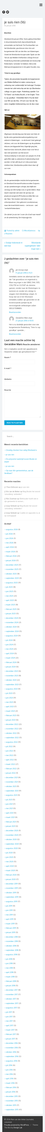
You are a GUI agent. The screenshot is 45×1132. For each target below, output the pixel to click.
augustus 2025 (12, 583)
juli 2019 (9, 906)
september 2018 (12, 950)
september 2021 (12, 791)
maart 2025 (10, 605)
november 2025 (12, 569)
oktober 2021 (11, 786)
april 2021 (9, 813)
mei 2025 (9, 596)
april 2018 (9, 972)
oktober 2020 (11, 839)
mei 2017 (9, 1021)
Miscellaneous (29, 231)
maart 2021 (10, 817)
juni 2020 (9, 857)
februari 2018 (11, 981)
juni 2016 (9, 1070)
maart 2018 (10, 977)
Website (8, 379)
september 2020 (12, 844)
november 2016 (12, 1048)
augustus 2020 (12, 848)
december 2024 (12, 618)
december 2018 (12, 937)
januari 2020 (11, 879)
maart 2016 (10, 1083)
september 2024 (12, 631)
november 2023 (12, 676)
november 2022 (12, 729)
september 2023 (12, 684)
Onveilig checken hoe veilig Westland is (21, 450)
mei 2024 (9, 649)
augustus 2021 (11, 795)
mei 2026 (9, 543)
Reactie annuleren (31, 344)
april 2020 (10, 866)
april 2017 (9, 1025)
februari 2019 (11, 928)
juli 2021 (9, 800)
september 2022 (12, 737)
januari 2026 (11, 560)
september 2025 (12, 578)
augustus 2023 (12, 689)
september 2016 (12, 1056)
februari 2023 (11, 715)
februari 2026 (11, 556)
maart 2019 (10, 924)
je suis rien (10, 455)
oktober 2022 (11, 733)
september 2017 (12, 1003)
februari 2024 (11, 662)
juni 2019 (9, 910)
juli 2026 (9, 534)
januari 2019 (10, 932)
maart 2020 (10, 870)
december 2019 (12, 884)
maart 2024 (10, 658)
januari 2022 (11, 773)
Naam (7, 357)
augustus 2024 (12, 636)
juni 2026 (9, 538)
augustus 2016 (11, 1061)
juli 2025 (9, 587)
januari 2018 (10, 986)
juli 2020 (9, 853)
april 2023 (10, 706)
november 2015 (12, 1101)
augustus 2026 (12, 529)
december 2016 (12, 1043)
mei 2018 (9, 968)
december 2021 (12, 777)
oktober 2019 (11, 893)
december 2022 (12, 724)
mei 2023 (9, 702)
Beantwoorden (15, 312)
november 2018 (12, 941)
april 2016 (9, 1078)
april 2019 (9, 919)
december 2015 (12, 1096)
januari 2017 (10, 1039)
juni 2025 (9, 591)
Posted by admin (13, 231)
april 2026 (10, 547)
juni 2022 (9, 751)
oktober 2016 (11, 1052)
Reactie (7, 390)
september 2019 (12, 897)
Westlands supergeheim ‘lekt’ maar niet (33, 245)
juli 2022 (9, 746)
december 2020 (12, 830)
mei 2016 (9, 1074)
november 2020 (12, 835)
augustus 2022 (12, 742)
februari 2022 (11, 769)
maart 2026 (10, 552)
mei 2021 (9, 808)
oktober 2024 (11, 627)
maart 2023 (10, 711)
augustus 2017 (11, 1008)
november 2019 (12, 888)
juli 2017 (9, 1012)
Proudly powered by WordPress (16, 1125)
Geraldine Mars (13, 344)
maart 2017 (10, 1030)
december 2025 (12, 565)
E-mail (7, 368)
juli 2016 (9, 1065)
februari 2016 (11, 1087)
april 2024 (10, 653)
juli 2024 (9, 640)
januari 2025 (11, 613)
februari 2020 (11, 875)
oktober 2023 (11, 680)
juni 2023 (9, 698)
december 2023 (12, 671)
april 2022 (10, 760)
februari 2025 (11, 609)
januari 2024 (11, 667)
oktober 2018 (11, 946)
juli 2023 (9, 693)
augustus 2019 (11, 901)
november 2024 (12, 622)
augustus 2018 (11, 954)
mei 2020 (9, 862)
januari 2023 (10, 720)
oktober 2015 (11, 1105)
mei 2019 (9, 915)
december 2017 (12, 990)
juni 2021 (9, 804)
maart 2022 (10, 764)
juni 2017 (9, 1017)
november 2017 (12, 994)
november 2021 (12, 782)
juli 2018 (9, 959)
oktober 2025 (11, 574)
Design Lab (18, 1128)
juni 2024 (9, 645)
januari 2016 (10, 1092)
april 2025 (10, 600)
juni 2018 (9, 963)
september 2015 (12, 1110)
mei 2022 (9, 755)
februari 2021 (11, 822)
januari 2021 (10, 826)
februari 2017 (11, 1034)
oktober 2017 (11, 999)
